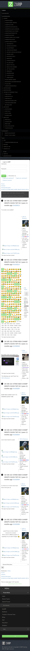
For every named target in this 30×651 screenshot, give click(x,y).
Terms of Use (7, 146)
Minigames (9, 71)
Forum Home (6, 592)
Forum (4, 10)
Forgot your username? (21, 178)
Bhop (3, 617)
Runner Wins (8, 115)
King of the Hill (11, 64)
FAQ (5, 140)
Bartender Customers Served (13, 81)
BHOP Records (7, 90)
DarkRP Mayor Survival (11, 26)
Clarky (9, 570)
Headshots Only (11, 56)
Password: (3, 168)
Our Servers (5, 13)
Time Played (8, 94)
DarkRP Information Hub (11, 142)
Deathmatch (10, 43)
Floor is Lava (10, 75)
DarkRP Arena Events (10, 41)
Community (5, 131)
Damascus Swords (11, 45)
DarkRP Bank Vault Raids (11, 31)
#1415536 (16, 524)
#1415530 (16, 388)
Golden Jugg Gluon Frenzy (14, 52)
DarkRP (5, 18)
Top (15, 636)
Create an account (7, 180)
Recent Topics (6, 599)
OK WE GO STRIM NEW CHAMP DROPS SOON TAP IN (15, 189)
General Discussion (6, 187)
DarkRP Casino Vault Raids (12, 37)
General (3, 185)
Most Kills (7, 111)
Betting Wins (8, 104)
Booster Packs (7, 155)
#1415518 (16, 346)
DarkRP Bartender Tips (11, 33)
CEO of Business (5, 378)
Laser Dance (10, 77)
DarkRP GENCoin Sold (10, 85)
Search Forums (6, 601)
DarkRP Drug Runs (10, 39)
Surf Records (7, 88)
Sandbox (4, 625)
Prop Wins (7, 123)
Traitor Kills (8, 98)
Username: (4, 163)
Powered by (11, 583)
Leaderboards (6, 16)
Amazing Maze (10, 73)
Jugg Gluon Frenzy (12, 50)
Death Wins (8, 113)
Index (3, 596)
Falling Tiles (10, 62)
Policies (6, 144)
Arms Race (9, 58)
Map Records (8, 109)
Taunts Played (9, 128)
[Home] (15, 4)
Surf (3, 620)
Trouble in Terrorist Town (11, 92)
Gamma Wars (10, 54)
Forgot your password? (8, 178)
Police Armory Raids (10, 79)
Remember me (12, 175)
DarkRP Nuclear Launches (12, 29)
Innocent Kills (9, 96)
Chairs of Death (11, 60)
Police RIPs (8, 83)
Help (3, 138)
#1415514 (16, 264)
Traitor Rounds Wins (10, 102)
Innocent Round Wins (10, 100)
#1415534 (16, 479)
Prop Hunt (6, 117)
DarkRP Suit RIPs (9, 24)
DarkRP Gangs (9, 20)
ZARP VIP (6, 153)
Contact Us (7, 148)
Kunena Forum (18, 583)
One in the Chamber (12, 67)
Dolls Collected (9, 126)
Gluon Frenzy (10, 48)
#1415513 (16, 205)
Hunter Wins (8, 121)
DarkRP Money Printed (11, 22)
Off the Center (11, 69)
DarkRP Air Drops (9, 35)
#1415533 (16, 435)
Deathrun (6, 107)
